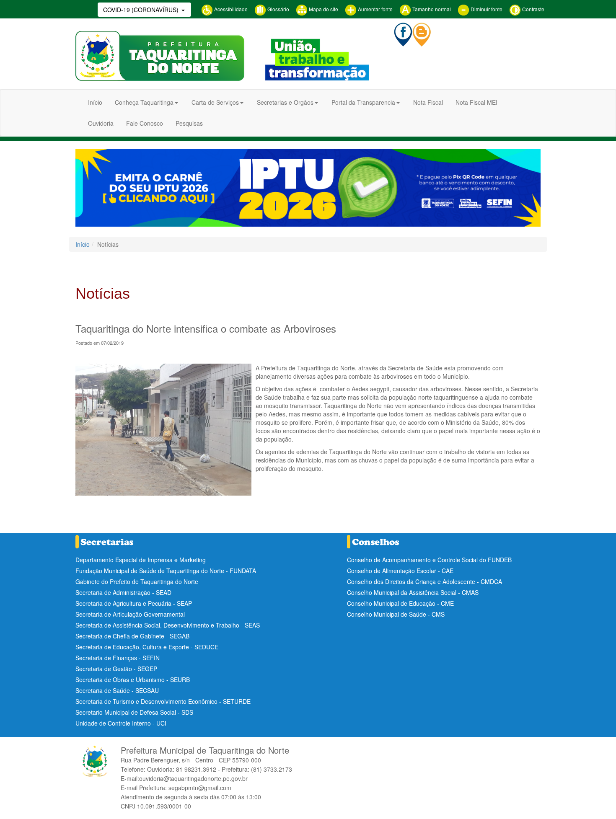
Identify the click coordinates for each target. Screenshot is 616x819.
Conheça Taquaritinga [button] (144, 102)
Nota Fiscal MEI (476, 102)
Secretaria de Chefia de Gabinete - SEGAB (132, 636)
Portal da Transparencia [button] (363, 102)
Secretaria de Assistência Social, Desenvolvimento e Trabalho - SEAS (167, 625)
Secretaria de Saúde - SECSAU (117, 690)
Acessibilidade (230, 9)
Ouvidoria (101, 123)
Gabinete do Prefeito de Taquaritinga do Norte (136, 581)
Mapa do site (323, 9)
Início (95, 102)
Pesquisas (189, 123)
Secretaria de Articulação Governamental (130, 614)
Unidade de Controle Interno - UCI (120, 723)
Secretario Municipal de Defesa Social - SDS (134, 712)
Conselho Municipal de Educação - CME (400, 603)
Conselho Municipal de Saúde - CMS (396, 614)
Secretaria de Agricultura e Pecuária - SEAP (133, 603)
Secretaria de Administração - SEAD (123, 592)
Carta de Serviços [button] (215, 102)
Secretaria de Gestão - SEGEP (116, 668)
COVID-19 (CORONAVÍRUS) (141, 9)
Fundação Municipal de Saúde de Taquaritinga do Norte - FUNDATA (165, 570)
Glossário (277, 9)
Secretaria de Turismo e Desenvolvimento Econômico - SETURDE (163, 701)
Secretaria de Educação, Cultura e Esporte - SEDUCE (146, 647)
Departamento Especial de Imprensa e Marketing (140, 559)
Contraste (532, 9)
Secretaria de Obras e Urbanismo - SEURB (132, 679)
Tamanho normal (431, 9)
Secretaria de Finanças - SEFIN (117, 658)
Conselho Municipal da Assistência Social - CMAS (413, 592)
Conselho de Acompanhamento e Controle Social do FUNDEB (429, 559)
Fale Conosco (144, 123)
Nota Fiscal (428, 102)
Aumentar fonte (375, 9)
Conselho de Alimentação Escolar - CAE (400, 570)
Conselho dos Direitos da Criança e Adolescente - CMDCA (424, 581)
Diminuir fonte (485, 9)
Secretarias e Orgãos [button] (285, 102)
